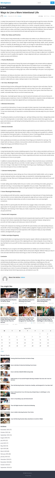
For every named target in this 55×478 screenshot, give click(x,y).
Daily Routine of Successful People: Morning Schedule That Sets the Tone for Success (8, 320)
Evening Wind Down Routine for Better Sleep (9, 300)
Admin (5, 16)
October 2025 (4, 432)
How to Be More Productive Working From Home (26, 300)
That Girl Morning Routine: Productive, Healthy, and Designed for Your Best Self (27, 319)
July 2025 (3, 440)
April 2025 (3, 448)
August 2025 (4, 438)
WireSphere (6, 3)
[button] (3, 7)
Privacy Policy (28, 475)
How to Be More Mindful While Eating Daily (44, 300)
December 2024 (5, 459)
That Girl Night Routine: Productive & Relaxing (23, 405)
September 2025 (5, 435)
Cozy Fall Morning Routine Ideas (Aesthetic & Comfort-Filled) (27, 419)
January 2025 (4, 456)
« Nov (2, 351)
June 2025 (3, 443)
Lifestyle (19, 16)
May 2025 (3, 446)
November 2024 (5, 462)
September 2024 (5, 467)
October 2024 (4, 465)
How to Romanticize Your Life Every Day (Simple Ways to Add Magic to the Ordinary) (45, 319)
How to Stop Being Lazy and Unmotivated (22, 398)
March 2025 (4, 451)
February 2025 (4, 454)
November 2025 (5, 429)
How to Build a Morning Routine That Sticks (22, 412)
